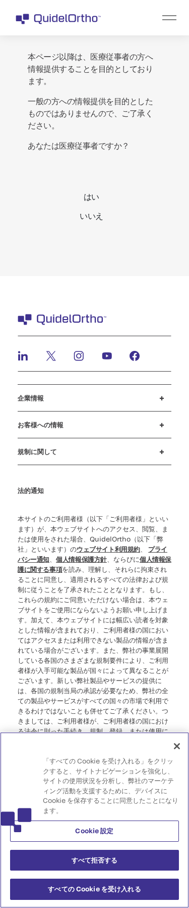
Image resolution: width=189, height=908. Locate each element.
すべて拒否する (95, 860)
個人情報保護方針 (81, 559)
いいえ (91, 215)
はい (91, 196)
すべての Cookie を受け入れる (94, 889)
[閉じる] (177, 746)
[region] (94, 820)
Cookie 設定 (94, 831)
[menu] (156, 17)
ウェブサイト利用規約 (108, 549)
